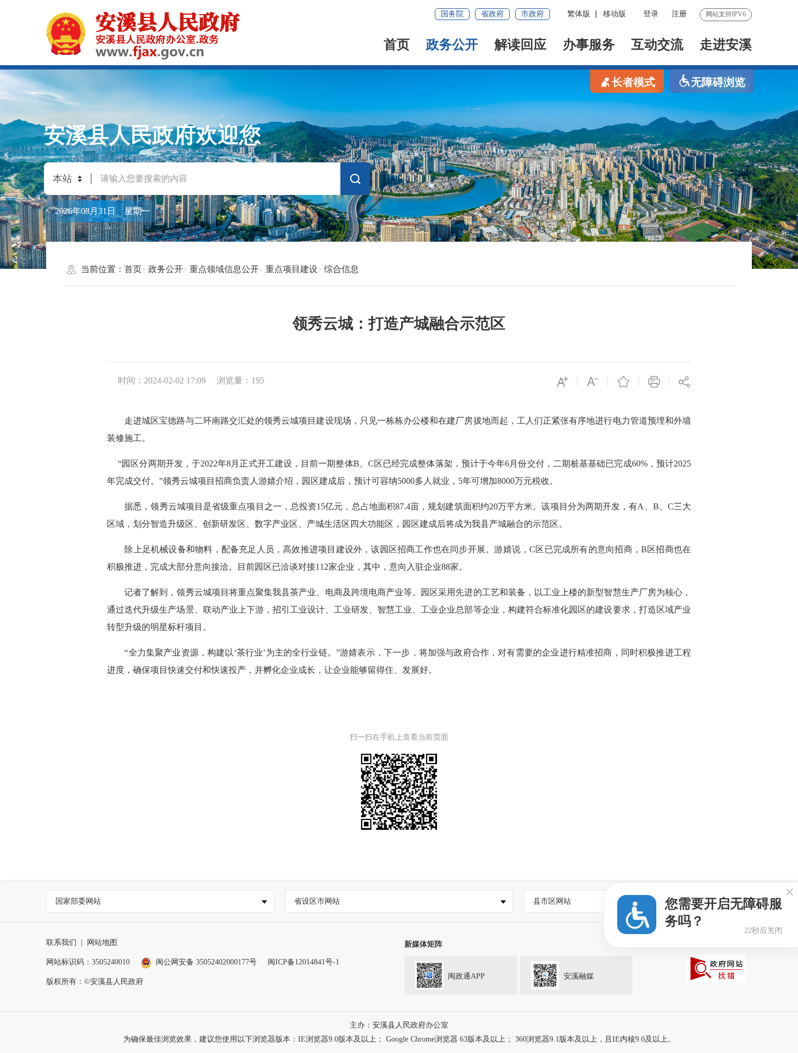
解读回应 (521, 44)
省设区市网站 (317, 901)
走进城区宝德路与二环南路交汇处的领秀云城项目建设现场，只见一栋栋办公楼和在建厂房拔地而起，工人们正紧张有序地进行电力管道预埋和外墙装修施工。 (399, 429)
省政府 (492, 14)
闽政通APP (466, 976)
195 (257, 380)
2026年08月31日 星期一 (102, 211)
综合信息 (341, 269)
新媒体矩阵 (423, 944)
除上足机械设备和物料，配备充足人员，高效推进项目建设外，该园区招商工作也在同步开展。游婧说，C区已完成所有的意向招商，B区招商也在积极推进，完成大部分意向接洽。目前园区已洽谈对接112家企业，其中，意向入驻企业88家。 (399, 558)
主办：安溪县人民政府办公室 (399, 1025)
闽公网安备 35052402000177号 (206, 962)
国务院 (452, 14)
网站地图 (102, 942)
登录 (650, 14)
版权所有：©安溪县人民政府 (94, 982)
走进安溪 (726, 44)
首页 (397, 44)
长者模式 (633, 82)
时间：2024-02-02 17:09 (162, 380)
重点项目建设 (291, 269)
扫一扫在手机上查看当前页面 (399, 737)
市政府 (532, 14)
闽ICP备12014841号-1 (303, 962)
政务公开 (452, 44)
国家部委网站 (78, 901)
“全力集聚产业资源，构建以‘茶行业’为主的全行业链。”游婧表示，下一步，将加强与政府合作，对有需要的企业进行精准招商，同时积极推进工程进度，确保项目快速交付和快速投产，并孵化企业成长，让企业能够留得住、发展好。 (399, 661)
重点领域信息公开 (224, 269)
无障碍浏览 (718, 82)
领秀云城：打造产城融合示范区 (399, 323)
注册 (679, 14)
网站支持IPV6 (726, 14)
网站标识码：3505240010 (88, 962)
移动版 (614, 14)
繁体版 (578, 14)
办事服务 (589, 44)
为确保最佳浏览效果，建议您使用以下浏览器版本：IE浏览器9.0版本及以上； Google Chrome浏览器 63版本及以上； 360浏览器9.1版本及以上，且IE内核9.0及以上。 (399, 1039)
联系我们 (61, 942)
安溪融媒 (578, 976)
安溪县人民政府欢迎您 (152, 135)
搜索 (355, 180)
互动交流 (657, 44)
